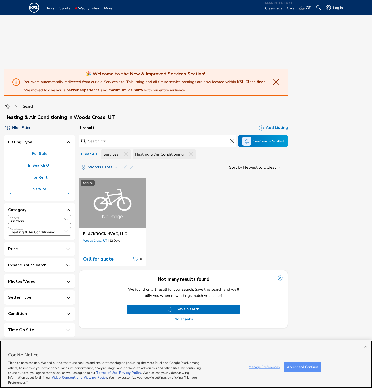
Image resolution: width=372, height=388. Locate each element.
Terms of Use (107, 373)
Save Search (188, 309)
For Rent (39, 177)
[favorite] (135, 259)
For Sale (39, 153)
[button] (66, 219)
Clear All (89, 154)
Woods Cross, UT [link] (95, 241)
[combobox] (39, 219)
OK (366, 347)
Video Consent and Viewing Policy (79, 378)
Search (28, 106)
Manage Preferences (264, 366)
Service (39, 189)
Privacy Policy (130, 373)
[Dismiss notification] (280, 278)
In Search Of (39, 165)
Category (14, 217)
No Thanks (183, 319)
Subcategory (16, 229)
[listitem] (112, 222)
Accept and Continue (302, 366)
